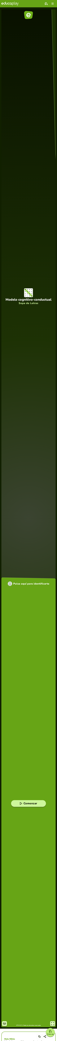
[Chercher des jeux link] (46, 4)
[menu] (53, 4)
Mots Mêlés (9, 1039)
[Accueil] (10, 4)
